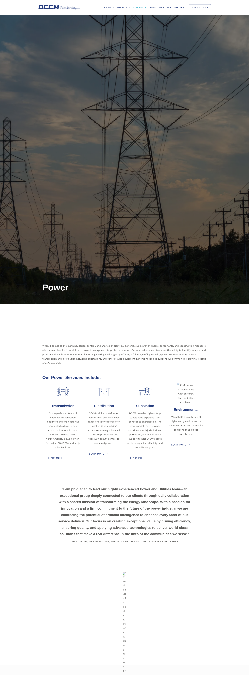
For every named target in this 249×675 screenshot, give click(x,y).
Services (138, 7)
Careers (179, 7)
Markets (122, 7)
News (152, 7)
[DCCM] (59, 7)
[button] (112, 7)
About (107, 7)
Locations (165, 7)
